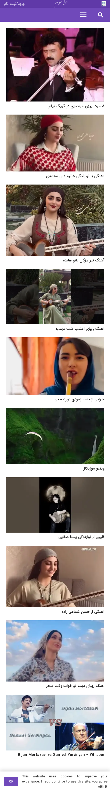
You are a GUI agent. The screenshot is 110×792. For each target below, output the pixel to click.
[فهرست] (83, 14)
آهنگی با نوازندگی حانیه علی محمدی (75, 176)
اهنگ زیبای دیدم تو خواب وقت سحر (75, 686)
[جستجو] (100, 15)
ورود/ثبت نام (14, 4)
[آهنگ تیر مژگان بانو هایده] (55, 188)
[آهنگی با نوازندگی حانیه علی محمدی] (55, 118)
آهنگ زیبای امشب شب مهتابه (80, 329)
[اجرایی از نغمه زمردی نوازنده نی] (55, 341)
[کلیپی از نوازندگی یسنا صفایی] (55, 481)
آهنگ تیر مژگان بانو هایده (83, 260)
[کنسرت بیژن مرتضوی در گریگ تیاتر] (55, 31)
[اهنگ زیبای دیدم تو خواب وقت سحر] (55, 624)
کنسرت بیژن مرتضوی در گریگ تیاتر (76, 106)
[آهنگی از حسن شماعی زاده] (55, 549)
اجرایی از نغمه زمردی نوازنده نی (79, 399)
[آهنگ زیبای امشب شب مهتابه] (55, 272)
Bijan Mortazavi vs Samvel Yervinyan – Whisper (61, 755)
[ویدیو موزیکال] (55, 411)
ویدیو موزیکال (93, 468)
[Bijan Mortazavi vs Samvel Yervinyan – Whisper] (55, 698)
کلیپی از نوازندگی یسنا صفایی (81, 537)
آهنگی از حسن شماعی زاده (83, 612)
